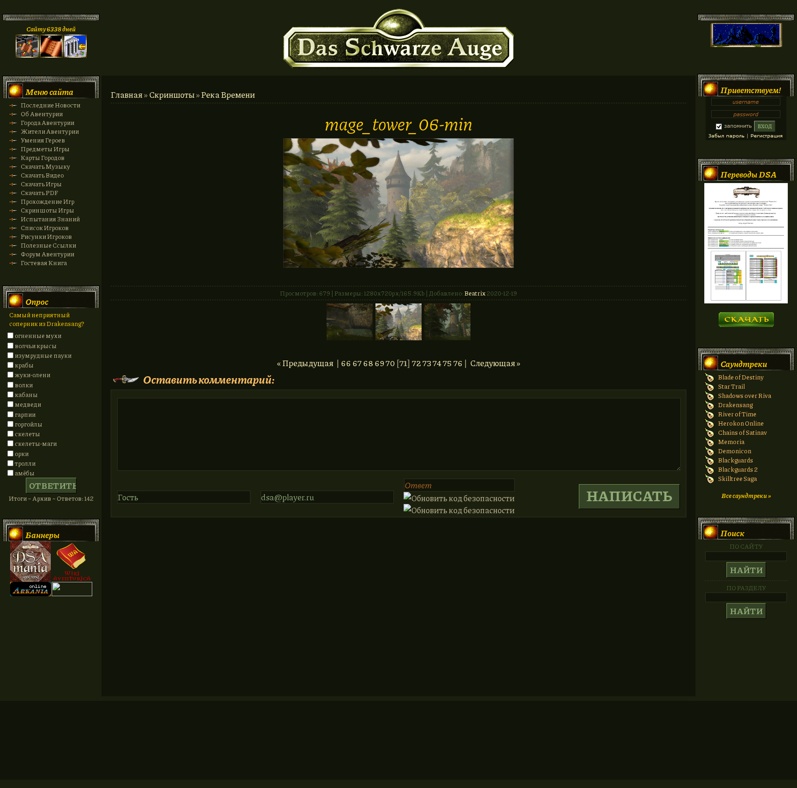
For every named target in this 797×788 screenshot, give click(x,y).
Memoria (731, 441)
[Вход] (75, 55)
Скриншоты (172, 95)
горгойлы (28, 424)
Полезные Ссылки (48, 245)
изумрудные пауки (43, 355)
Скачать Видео (42, 175)
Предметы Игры (45, 148)
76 (458, 363)
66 (346, 363)
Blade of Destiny (741, 377)
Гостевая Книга (44, 262)
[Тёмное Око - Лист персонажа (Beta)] (746, 300)
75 (447, 363)
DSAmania (30, 561)
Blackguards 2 (738, 469)
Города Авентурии (47, 122)
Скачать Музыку (45, 166)
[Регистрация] (51, 55)
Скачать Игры (41, 183)
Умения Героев (43, 140)
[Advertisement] (398, 749)
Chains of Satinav (742, 432)
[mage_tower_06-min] (398, 265)
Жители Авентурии (50, 131)
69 (379, 363)
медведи (28, 404)
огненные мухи (38, 335)
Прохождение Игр (47, 201)
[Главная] (27, 55)
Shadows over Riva (744, 395)
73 (426, 363)
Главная (127, 95)
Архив (41, 498)
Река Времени (228, 95)
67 (357, 363)
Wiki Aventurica (72, 561)
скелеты (27, 433)
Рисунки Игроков (46, 236)
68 (368, 363)
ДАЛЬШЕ (746, 316)
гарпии (25, 414)
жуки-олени (32, 374)
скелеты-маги (36, 443)
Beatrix (475, 293)
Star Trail (731, 386)
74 (437, 363)
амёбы (25, 472)
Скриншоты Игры (47, 210)
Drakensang (735, 404)
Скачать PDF (39, 192)
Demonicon (734, 450)
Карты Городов (43, 157)
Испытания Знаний (50, 218)
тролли (25, 463)
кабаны (26, 394)
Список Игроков (45, 227)
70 (390, 363)
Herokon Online (741, 423)
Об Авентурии (42, 113)
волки (24, 384)
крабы (24, 365)
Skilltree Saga (737, 478)
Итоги (18, 498)
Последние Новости (50, 105)
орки (22, 453)
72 (416, 363)
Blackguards (735, 460)
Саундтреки (743, 364)
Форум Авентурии (47, 253)
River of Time (737, 413)
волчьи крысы (36, 345)
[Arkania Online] (30, 593)
